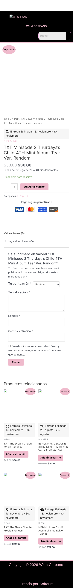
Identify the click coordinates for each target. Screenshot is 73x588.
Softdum (46, 584)
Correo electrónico (20, 331)
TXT (23, 118)
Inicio (7, 118)
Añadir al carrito (34, 186)
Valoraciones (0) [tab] (14, 233)
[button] (18, 35)
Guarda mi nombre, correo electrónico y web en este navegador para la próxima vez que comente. (34, 350)
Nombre (14, 315)
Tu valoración (19, 292)
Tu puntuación (20, 283)
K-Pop (15, 118)
